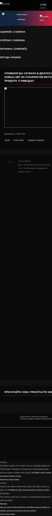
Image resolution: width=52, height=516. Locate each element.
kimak (7, 140)
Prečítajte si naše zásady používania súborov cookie (28, 490)
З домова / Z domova (36, 140)
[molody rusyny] (4, 435)
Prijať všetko (14, 480)
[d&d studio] (11, 445)
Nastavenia (4, 480)
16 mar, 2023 (18, 140)
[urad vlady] (10, 420)
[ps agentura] (13, 435)
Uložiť (2, 514)
